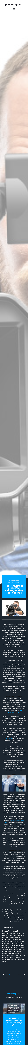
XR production (8, 738)
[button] (14, 9)
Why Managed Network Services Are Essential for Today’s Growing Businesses (14, 1021)
